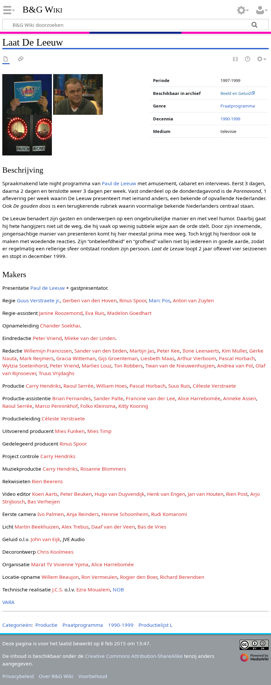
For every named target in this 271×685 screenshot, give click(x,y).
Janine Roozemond (61, 313)
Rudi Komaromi (169, 514)
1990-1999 (230, 119)
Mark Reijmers (36, 358)
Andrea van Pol (235, 365)
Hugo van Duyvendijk (119, 494)
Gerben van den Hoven (89, 300)
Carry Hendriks (43, 385)
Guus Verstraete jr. (38, 300)
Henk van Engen (166, 494)
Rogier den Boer (138, 577)
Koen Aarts (45, 494)
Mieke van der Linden (89, 338)
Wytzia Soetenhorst (24, 365)
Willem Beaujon (60, 577)
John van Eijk (45, 539)
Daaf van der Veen (113, 526)
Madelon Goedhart (129, 313)
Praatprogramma (237, 106)
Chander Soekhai (60, 325)
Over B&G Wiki (56, 676)
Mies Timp (99, 431)
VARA (8, 602)
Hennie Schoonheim (124, 514)
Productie (46, 624)
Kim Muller (234, 350)
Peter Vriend (47, 338)
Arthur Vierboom (196, 358)
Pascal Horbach (237, 358)
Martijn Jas (142, 350)
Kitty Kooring (133, 406)
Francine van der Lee (150, 398)
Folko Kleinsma (98, 406)
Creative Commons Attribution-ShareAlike (134, 656)
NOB (118, 589)
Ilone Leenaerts (200, 350)
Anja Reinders (82, 514)
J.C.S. (57, 589)
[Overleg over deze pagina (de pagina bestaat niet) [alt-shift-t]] (20, 59)
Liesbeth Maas (157, 358)
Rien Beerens (47, 481)
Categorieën (16, 624)
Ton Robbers (128, 365)
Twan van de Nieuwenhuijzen (179, 365)
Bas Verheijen (43, 501)
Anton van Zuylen (193, 300)
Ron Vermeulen (99, 577)
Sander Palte (108, 398)
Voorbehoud (92, 676)
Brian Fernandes (71, 398)
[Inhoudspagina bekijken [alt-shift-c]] (6, 59)
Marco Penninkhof (56, 406)
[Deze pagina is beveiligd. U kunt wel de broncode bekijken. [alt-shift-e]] (235, 59)
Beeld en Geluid (235, 93)
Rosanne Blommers (103, 468)
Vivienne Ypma (71, 564)
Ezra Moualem (93, 589)
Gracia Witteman (76, 358)
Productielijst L (155, 624)
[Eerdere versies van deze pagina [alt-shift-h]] (248, 59)
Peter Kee (168, 350)
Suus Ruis (179, 385)
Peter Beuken (76, 494)
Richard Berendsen (182, 577)
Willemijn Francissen (48, 350)
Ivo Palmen (50, 514)
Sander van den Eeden (100, 350)
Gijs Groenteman (118, 358)
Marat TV (41, 564)
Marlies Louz (96, 365)
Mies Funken (70, 431)
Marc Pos (159, 300)
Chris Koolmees (55, 551)
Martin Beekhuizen (37, 526)
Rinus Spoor (132, 300)
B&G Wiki (42, 9)
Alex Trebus (75, 526)
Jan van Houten (205, 494)
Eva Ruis (94, 313)
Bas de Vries (151, 526)
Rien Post (237, 494)
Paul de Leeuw (119, 183)
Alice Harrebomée (199, 398)
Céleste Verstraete (214, 385)
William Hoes (111, 385)
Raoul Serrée (78, 385)
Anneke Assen (239, 398)
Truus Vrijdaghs (56, 373)
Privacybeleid (18, 676)
